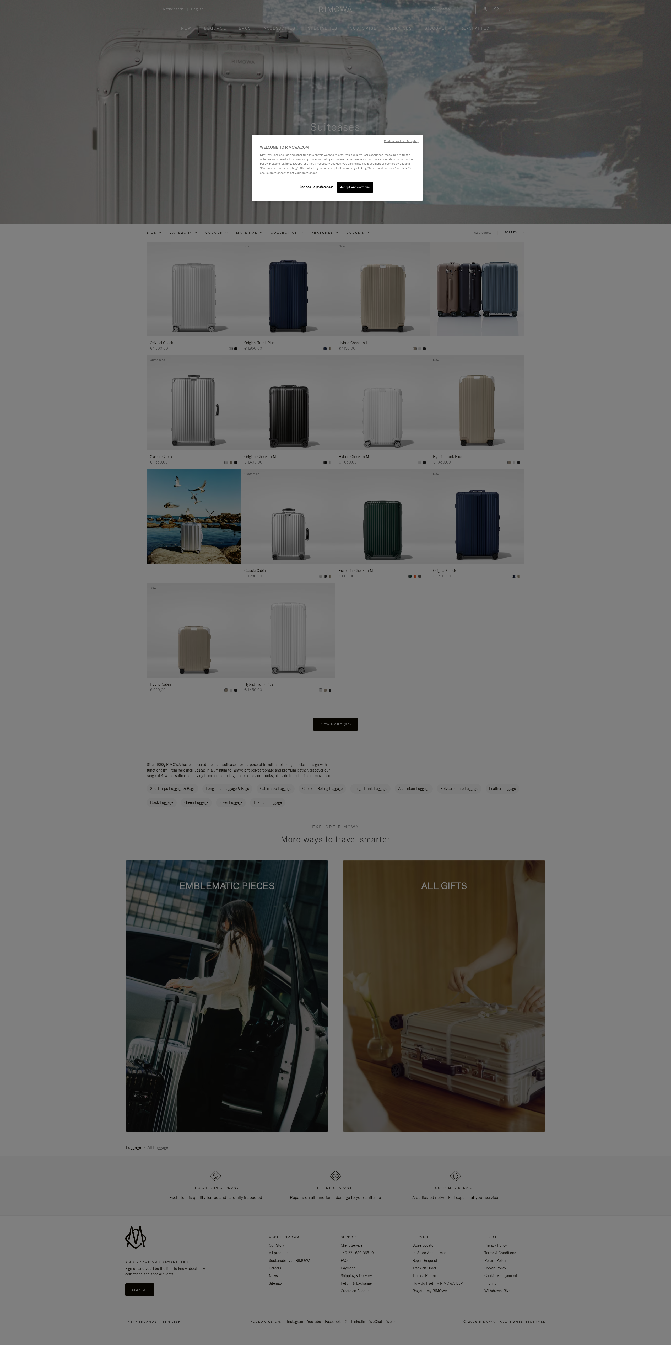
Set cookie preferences (316, 187)
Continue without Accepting (401, 141)
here (288, 164)
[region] (337, 168)
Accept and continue (355, 187)
